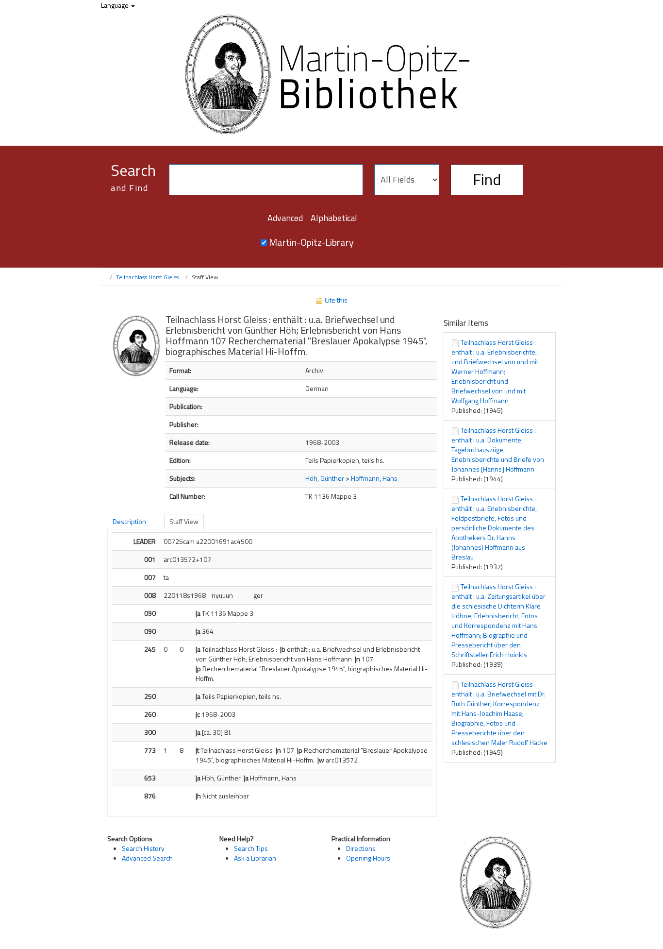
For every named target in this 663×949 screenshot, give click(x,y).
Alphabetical (334, 217)
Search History (143, 848)
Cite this (335, 300)
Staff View (184, 521)
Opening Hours (368, 858)
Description (129, 521)
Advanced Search (147, 858)
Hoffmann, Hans (374, 478)
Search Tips (251, 848)
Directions (361, 848)
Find (487, 179)
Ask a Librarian (255, 858)
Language (115, 5)
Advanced (285, 217)
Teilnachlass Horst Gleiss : (149, 277)
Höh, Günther (324, 478)
